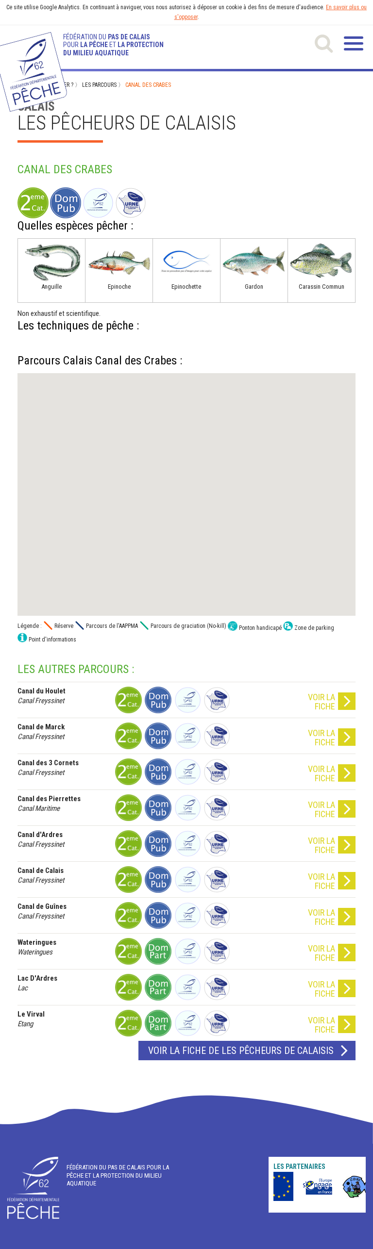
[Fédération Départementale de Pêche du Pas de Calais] (33, 1188)
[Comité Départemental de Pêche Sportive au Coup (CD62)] (353, 1186)
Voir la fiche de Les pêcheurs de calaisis (241, 1050)
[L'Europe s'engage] (275, 1186)
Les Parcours (99, 85)
